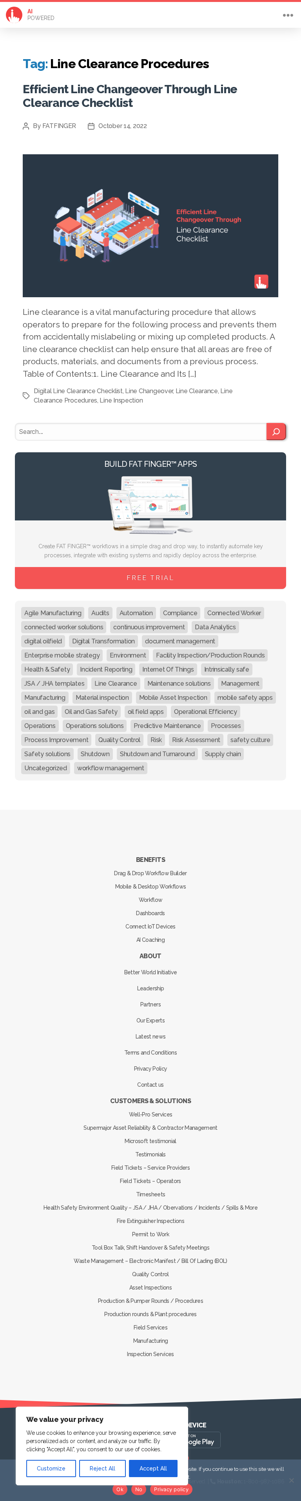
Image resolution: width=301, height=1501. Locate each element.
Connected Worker (234, 613)
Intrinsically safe (226, 669)
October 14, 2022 (122, 126)
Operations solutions (95, 726)
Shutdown (95, 754)
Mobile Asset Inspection (173, 697)
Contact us (150, 1085)
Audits (100, 613)
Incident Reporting (106, 669)
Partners (150, 1004)
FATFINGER (59, 126)
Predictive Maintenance (167, 726)
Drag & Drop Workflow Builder (150, 873)
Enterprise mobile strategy (62, 655)
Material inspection (102, 697)
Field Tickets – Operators (150, 1181)
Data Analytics (215, 627)
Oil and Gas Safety (91, 711)
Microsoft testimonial (150, 1141)
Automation (136, 613)
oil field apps (146, 711)
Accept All (153, 1468)
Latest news (151, 1036)
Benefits (150, 859)
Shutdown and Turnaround (157, 754)
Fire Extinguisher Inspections (150, 1221)
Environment (128, 655)
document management (180, 641)
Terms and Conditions (150, 1052)
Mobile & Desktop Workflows (150, 886)
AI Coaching (150, 940)
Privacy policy (171, 1489)
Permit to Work (150, 1234)
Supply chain (223, 754)
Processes (226, 726)
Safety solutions (47, 754)
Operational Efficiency (205, 711)
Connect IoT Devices (150, 926)
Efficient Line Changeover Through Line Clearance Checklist (130, 95)
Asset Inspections (150, 1287)
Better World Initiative (150, 972)
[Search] (276, 431)
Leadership (150, 988)
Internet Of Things (168, 669)
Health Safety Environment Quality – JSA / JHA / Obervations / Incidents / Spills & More (150, 1208)
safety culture (250, 740)
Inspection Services (150, 1354)
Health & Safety (47, 669)
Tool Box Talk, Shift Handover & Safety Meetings (150, 1248)
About (150, 956)
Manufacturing (44, 697)
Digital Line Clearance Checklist (78, 391)
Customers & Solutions (150, 1101)
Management (240, 683)
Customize (51, 1468)
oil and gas (39, 711)
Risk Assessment (196, 740)
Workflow (151, 900)
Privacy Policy (150, 1069)
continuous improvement (149, 627)
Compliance (180, 613)
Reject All (102, 1468)
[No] (291, 1480)
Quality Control (119, 740)
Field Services (150, 1327)
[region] (102, 1446)
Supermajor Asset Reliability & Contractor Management (150, 1128)
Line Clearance (197, 391)
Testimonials (150, 1154)
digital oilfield (43, 641)
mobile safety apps (245, 697)
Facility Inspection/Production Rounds (210, 655)
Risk (156, 740)
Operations (39, 726)
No (139, 1489)
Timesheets (150, 1194)
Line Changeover (149, 391)
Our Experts (150, 1020)
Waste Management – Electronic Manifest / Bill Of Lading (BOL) (150, 1261)
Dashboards (150, 913)
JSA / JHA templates (54, 683)
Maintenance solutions (179, 683)
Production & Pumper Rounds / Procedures (150, 1301)
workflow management (110, 768)
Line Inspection (121, 400)
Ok (119, 1489)
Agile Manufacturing (52, 613)
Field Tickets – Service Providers (150, 1168)
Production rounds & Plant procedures (150, 1314)
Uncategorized (45, 768)
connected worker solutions (63, 627)
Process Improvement (56, 740)
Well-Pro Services (150, 1114)
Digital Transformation (103, 641)
